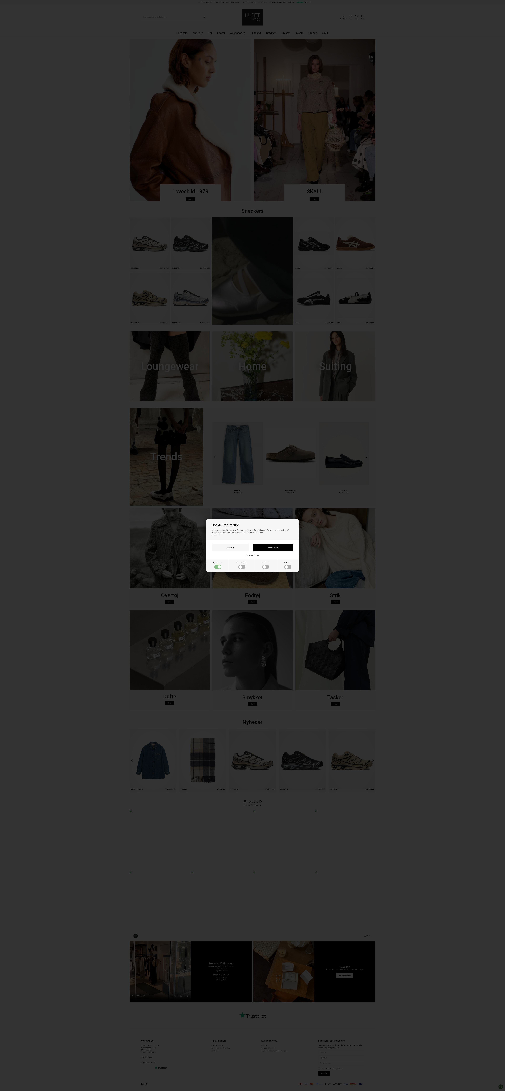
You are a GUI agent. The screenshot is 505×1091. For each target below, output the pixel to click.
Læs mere (215, 535)
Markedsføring (241, 563)
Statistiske (288, 563)
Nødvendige (218, 563)
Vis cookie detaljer (252, 555)
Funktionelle (265, 563)
